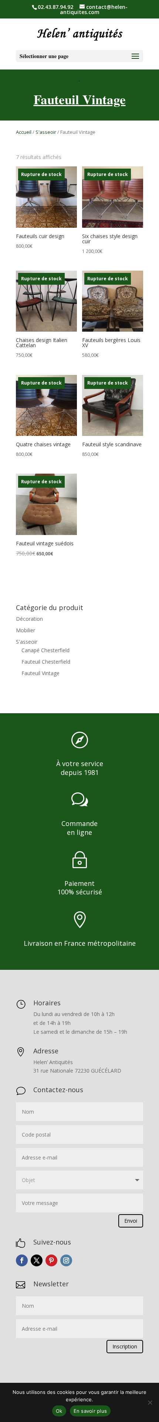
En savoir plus (90, 1411)
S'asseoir (45, 132)
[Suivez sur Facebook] (22, 1260)
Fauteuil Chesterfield (45, 661)
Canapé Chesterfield (45, 650)
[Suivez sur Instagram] (66, 1260)
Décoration (29, 618)
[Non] (149, 1402)
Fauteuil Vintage (40, 673)
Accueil (23, 132)
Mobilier (25, 630)
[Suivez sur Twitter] (37, 1260)
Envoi (130, 1220)
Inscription (124, 1346)
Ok (59, 1411)
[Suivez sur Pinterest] (51, 1260)
